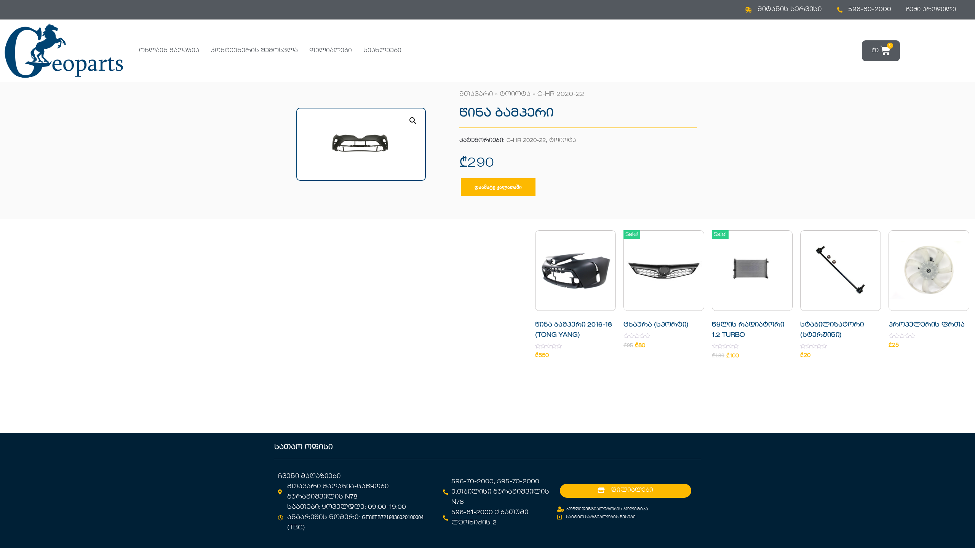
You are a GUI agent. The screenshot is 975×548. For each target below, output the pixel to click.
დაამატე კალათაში (498, 187)
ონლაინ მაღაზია (169, 51)
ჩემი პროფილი (931, 9)
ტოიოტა (515, 94)
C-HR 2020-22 (560, 94)
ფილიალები (330, 51)
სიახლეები (382, 51)
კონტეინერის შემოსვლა (254, 51)
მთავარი (476, 94)
